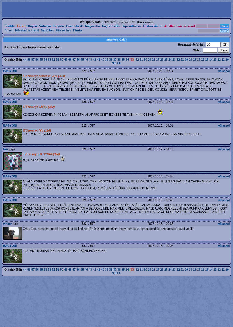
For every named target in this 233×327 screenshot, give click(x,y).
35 (123, 59)
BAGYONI (10, 71)
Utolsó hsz (63, 30)
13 (215, 59)
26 (161, 59)
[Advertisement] (59, 9)
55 (41, 59)
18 (194, 59)
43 (90, 59)
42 (94, 59)
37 (114, 59)
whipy (7, 223)
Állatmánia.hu (152, 26)
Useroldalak (74, 26)
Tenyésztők (92, 26)
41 (98, 59)
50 (61, 59)
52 (53, 59)
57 (33, 59)
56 (37, 59)
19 (190, 59)
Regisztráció (111, 26)
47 (74, 59)
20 (186, 59)
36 (119, 59)
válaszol (224, 71)
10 (227, 59)
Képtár (32, 26)
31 (141, 59)
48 (69, 59)
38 (110, 59)
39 (106, 59)
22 (178, 59)
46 (78, 59)
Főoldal (10, 26)
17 (198, 59)
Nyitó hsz (47, 30)
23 (174, 59)
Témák (77, 30)
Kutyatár (58, 26)
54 (45, 59)
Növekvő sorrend (27, 30)
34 (127, 59)
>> (119, 63)
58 (28, 59)
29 (149, 59)
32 (137, 59)
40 (102, 59)
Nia (5, 149)
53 (49, 59)
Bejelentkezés (131, 26)
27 (157, 59)
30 (145, 59)
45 (82, 59)
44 (86, 59)
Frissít (9, 30)
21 (182, 59)
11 (223, 59)
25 (165, 59)
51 (57, 59)
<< (24, 59)
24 (170, 59)
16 (202, 59)
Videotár (45, 26)
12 (219, 59)
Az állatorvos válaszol (179, 26)
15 (206, 59)
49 (65, 59)
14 (211, 59)
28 (153, 59)
